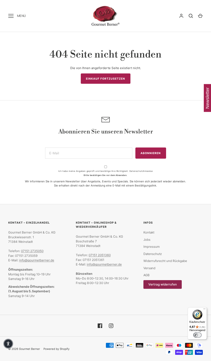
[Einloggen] (181, 15)
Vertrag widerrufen (162, 284)
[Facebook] (99, 325)
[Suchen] (190, 15)
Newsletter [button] (207, 98)
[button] (8, 344)
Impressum (151, 247)
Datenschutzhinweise (141, 171)
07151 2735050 (32, 251)
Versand (149, 268)
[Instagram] (111, 325)
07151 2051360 (100, 255)
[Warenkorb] (200, 15)
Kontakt (148, 232)
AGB (146, 275)
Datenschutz (152, 254)
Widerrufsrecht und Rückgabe (165, 261)
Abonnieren (151, 153)
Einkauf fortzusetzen (105, 78)
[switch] (197, 335)
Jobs (146, 240)
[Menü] (204, 309)
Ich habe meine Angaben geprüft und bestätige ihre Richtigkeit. (105, 171)
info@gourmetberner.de (36, 260)
